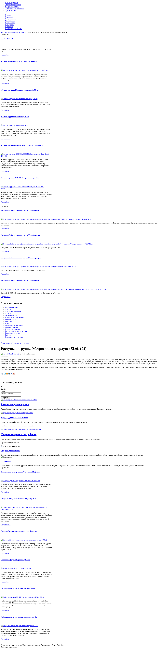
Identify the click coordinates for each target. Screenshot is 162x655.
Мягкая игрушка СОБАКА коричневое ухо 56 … (20, 178)
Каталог (4, 32)
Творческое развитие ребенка (18, 434)
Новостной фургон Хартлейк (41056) (15, 560)
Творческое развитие (13, 5)
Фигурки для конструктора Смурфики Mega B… (20, 472)
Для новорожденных (13, 311)
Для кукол (9, 309)
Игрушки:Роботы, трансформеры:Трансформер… (21, 210)
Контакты (9, 27)
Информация (10, 23)
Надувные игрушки (12, 329)
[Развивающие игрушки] (19, 400)
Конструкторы (10, 319)
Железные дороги (12, 315)
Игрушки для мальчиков (14, 317)
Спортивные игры (12, 7)
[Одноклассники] (7, 373)
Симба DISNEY (7, 39)
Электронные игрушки (14, 337)
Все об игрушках (11, 3)
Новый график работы (13, 29)
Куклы (7, 323)
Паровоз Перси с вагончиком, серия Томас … (19, 531)
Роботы (8, 335)
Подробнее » (5, 55)
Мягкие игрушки (11, 327)
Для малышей (10, 11)
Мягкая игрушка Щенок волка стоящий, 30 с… (20, 90)
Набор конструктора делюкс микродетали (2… (19, 617)
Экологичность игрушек (14, 9)
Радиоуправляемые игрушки (16, 331)
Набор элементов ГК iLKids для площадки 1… (19, 588)
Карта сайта (9, 17)
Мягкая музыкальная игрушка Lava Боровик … (20, 61)
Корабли (8, 321)
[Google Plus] (14, 373)
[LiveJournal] (12, 373)
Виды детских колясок (14, 417)
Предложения (10, 19)
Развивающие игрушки (15, 404)
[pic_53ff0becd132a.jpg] (10, 354)
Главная (8, 15)
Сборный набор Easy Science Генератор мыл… (19, 499)
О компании (10, 21)
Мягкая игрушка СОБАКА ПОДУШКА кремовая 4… (22, 145)
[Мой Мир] (9, 373)
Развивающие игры (12, 333)
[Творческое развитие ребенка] (21, 430)
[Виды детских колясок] (17, 413)
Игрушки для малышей (10, 451)
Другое (8, 313)
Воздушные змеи (11, 307)
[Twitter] (5, 373)
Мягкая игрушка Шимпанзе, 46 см (15, 117)
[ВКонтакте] (2, 373)
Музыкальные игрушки (17, 32)
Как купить (9, 25)
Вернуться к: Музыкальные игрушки (15, 343)
